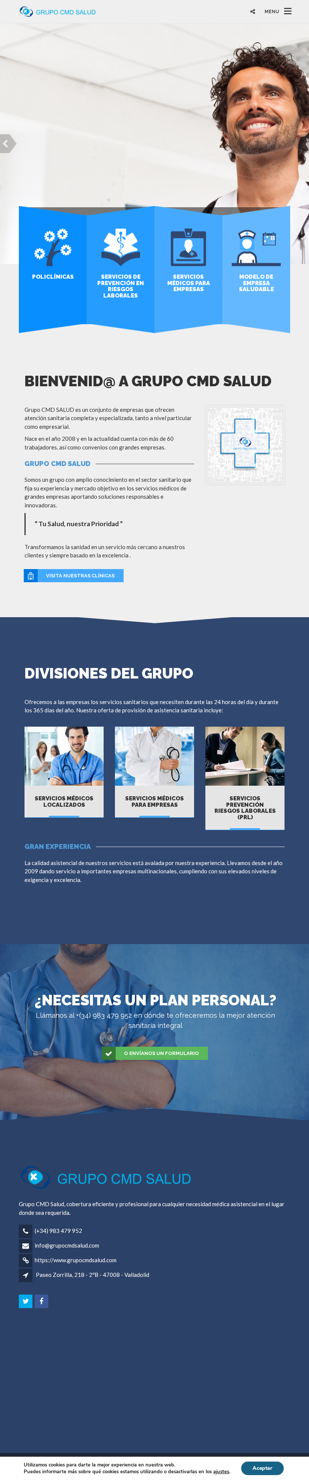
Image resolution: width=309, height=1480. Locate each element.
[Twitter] (26, 1301)
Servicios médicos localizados (64, 801)
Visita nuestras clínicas (80, 575)
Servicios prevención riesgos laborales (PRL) (245, 808)
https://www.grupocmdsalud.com (75, 1260)
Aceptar (262, 1468)
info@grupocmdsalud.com (67, 1245)
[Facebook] (42, 1301)
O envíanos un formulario (161, 1053)
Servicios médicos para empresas (154, 801)
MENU (272, 11)
